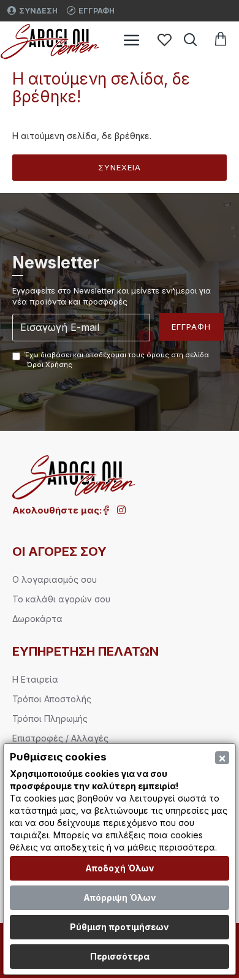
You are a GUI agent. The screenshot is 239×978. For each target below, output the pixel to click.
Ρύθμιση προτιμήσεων (119, 927)
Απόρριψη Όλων (119, 897)
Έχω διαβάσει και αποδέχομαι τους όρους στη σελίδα (117, 360)
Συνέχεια (119, 167)
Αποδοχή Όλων (119, 868)
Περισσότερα (120, 956)
